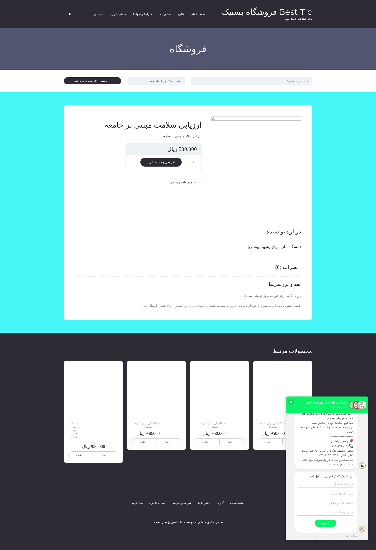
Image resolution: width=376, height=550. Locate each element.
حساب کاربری (118, 14)
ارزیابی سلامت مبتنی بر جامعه (181, 136)
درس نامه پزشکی (181, 182)
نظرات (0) (286, 267)
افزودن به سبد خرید (161, 162)
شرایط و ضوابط (142, 14)
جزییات (268, 441)
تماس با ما (164, 14)
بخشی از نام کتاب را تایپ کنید (91, 80)
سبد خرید (97, 14)
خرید (230, 441)
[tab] (286, 267)
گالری (180, 14)
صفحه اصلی (198, 14)
